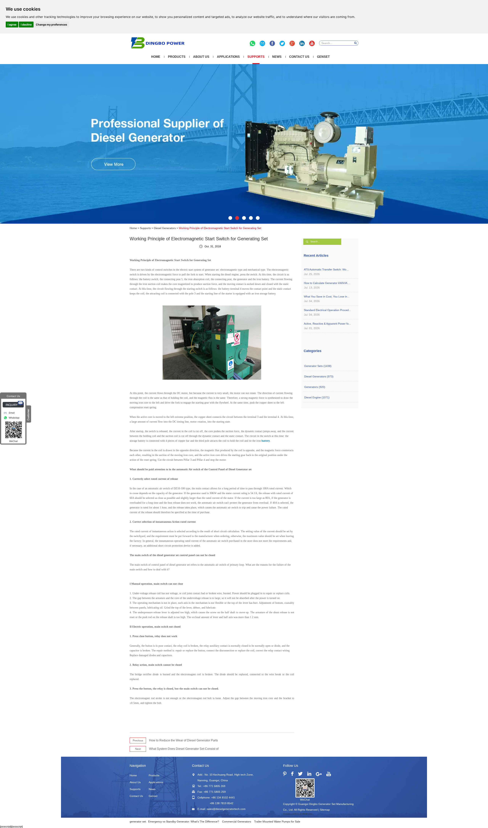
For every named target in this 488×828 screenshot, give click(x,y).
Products (176, 56)
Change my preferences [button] (51, 24)
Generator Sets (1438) (317, 365)
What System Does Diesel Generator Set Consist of (183, 748)
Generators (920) (314, 386)
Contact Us (299, 56)
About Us (201, 56)
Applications (228, 56)
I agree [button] (12, 24)
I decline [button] (26, 24)
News (277, 56)
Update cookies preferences (297, 814)
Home (155, 56)
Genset (323, 56)
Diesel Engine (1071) (317, 397)
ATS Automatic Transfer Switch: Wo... (326, 269)
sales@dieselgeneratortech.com (226, 808)
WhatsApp (14, 417)
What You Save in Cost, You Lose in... (326, 296)
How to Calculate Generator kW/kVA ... (327, 283)
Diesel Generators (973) (318, 376)
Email (12, 413)
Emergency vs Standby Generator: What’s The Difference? (183, 821)
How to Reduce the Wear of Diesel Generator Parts (183, 740)
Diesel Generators (165, 228)
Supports (256, 56)
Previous (138, 740)
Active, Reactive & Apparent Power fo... (327, 323)
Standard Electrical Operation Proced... (327, 310)
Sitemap (325, 809)
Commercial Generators (236, 821)
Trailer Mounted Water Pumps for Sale (277, 821)
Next (138, 748)
